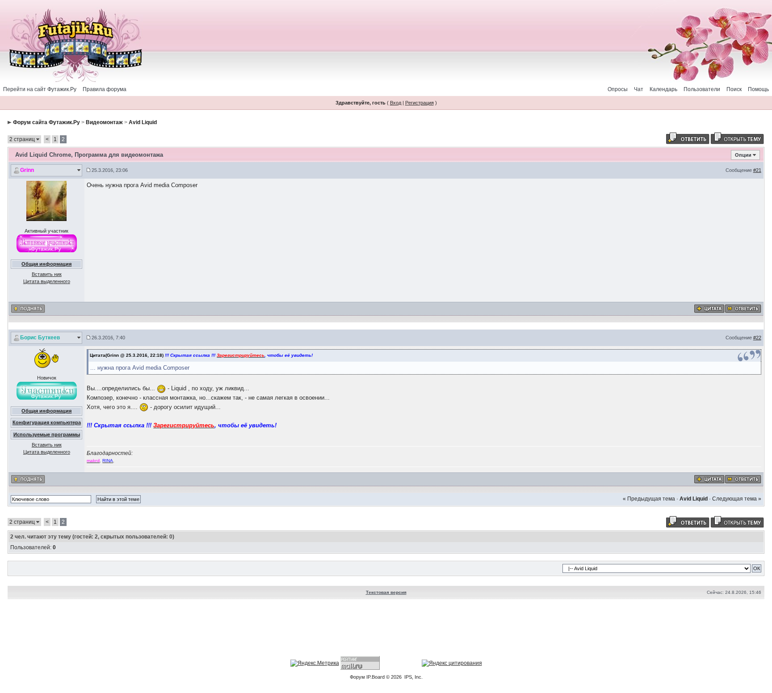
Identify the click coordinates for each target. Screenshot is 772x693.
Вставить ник (47, 274)
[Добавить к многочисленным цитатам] (709, 308)
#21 (757, 170)
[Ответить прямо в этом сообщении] (743, 308)
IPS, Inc (412, 677)
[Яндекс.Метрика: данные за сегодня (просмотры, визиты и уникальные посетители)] (314, 663)
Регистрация (419, 102)
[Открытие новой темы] (737, 138)
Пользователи (702, 89)
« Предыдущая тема (649, 499)
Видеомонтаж (104, 122)
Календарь (663, 89)
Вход (395, 102)
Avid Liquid (143, 122)
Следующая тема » (736, 499)
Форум (357, 677)
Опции (743, 155)
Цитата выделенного (46, 281)
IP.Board (375, 677)
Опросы (618, 89)
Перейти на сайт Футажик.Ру (39, 89)
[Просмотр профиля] (46, 200)
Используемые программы (46, 434)
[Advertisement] (386, 629)
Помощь (758, 89)
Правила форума (104, 89)
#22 (757, 337)
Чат (638, 89)
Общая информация (46, 264)
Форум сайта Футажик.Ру (46, 122)
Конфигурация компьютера (47, 422)
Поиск (734, 89)
